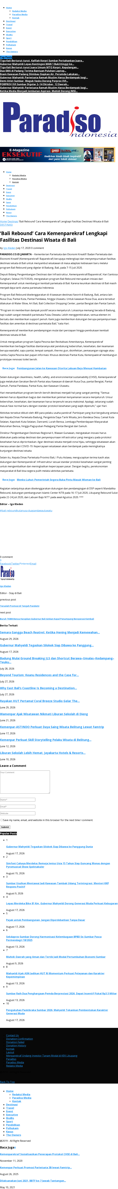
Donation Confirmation (19, 1038)
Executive (11, 31)
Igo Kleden (9, 248)
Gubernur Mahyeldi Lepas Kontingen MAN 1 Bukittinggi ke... (37, 64)
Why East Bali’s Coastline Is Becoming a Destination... (38, 688)
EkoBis (9, 34)
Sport (9, 38)
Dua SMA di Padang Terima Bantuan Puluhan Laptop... (33, 70)
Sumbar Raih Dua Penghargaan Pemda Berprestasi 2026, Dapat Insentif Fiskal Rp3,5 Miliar (61, 993)
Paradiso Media (20, 14)
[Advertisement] (59, 533)
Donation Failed (15, 1042)
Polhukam (11, 45)
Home (9, 7)
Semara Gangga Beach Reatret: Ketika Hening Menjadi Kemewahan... (50, 632)
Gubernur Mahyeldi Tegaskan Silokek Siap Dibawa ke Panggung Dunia (49, 846)
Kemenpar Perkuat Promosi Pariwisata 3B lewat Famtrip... (36, 1167)
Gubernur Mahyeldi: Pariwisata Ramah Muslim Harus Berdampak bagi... (44, 77)
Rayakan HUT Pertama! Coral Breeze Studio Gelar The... (40, 701)
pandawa (37, 510)
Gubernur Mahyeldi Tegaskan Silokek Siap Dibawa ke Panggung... (47, 645)
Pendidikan (11, 41)
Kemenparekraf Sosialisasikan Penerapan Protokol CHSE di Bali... (40, 1154)
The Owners (12, 51)
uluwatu (47, 510)
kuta (19, 510)
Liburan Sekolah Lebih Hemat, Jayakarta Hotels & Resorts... (43, 753)
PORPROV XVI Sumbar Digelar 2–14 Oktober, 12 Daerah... (34, 84)
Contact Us (12, 1035)
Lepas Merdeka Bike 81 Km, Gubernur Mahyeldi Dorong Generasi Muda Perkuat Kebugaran (62, 903)
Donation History (16, 1045)
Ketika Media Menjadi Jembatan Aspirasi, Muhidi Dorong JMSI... (39, 91)
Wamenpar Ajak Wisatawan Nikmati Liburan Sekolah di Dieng (44, 714)
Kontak (15, 18)
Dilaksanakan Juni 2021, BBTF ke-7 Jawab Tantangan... (33, 1180)
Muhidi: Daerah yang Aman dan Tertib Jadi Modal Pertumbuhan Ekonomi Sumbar (56, 957)
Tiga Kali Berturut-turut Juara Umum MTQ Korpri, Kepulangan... (39, 67)
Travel (9, 24)
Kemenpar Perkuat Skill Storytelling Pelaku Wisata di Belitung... (45, 740)
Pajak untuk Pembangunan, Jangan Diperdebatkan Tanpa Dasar (45, 920)
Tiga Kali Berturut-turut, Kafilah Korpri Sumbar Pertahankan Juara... (42, 60)
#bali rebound (8, 510)
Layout (10, 1052)
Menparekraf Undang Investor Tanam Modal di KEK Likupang (41, 1055)
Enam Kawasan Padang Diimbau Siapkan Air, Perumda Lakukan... (40, 74)
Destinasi (11, 21)
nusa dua (27, 510)
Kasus (9, 48)
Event (9, 28)
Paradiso (11, 1059)
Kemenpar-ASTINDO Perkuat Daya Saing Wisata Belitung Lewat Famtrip (52, 727)
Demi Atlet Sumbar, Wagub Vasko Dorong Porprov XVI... (34, 81)
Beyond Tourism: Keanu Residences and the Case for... (39, 675)
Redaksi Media (19, 11)
